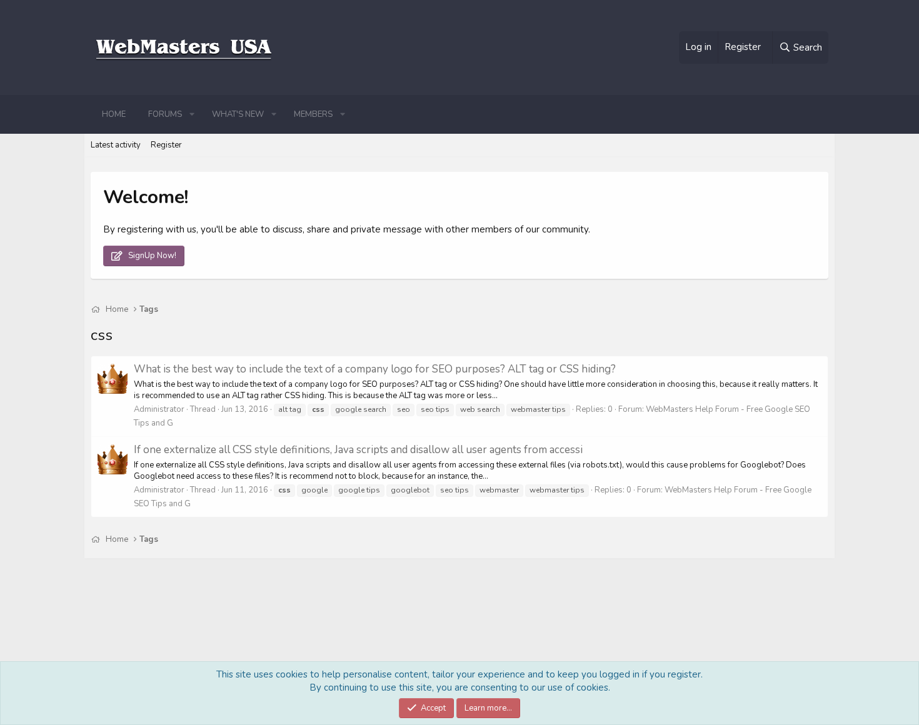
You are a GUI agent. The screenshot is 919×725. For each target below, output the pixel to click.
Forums (165, 114)
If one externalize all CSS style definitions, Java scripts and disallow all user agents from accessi (358, 449)
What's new (238, 114)
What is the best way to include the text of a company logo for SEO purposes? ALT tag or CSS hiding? (375, 369)
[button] (192, 114)
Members (313, 114)
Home (114, 114)
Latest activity (116, 145)
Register (166, 145)
